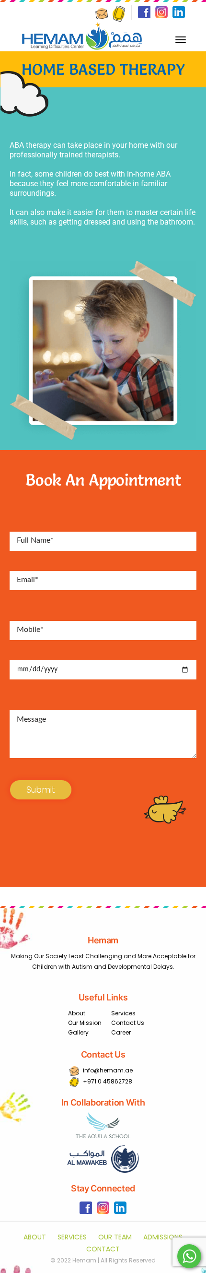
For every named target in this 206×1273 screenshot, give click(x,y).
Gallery (78, 1032)
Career (121, 1032)
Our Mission (85, 1023)
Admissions (163, 1237)
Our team (115, 1237)
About (76, 1013)
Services (123, 1013)
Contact (103, 1249)
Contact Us (127, 1023)
